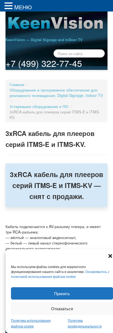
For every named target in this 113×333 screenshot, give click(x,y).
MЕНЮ (23, 7)
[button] (110, 256)
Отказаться (62, 308)
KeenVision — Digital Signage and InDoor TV (44, 39)
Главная (17, 84)
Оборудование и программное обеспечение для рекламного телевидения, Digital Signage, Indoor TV (56, 92)
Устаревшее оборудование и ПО (39, 106)
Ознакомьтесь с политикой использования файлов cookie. (60, 274)
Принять (62, 293)
